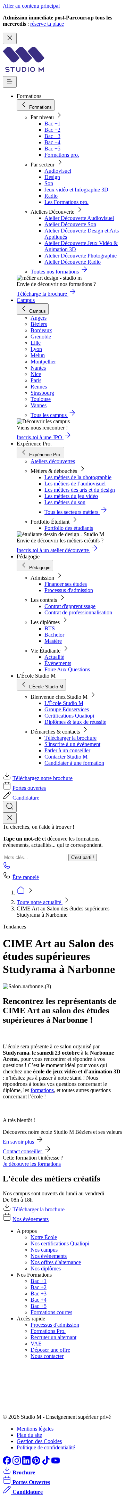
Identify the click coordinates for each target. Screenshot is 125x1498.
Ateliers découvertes (53, 461)
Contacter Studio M (66, 757)
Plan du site (29, 1435)
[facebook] (7, 1463)
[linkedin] (27, 1463)
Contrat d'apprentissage (69, 606)
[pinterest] (37, 1463)
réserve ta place (47, 24)
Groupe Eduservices (66, 709)
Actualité (54, 657)
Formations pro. (61, 155)
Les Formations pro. (66, 202)
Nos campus (44, 1250)
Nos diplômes (46, 1268)
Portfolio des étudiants (68, 528)
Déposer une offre (50, 1350)
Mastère (53, 641)
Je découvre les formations (32, 1164)
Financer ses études (65, 584)
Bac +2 (52, 130)
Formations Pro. (48, 1331)
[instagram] (17, 1463)
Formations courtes (51, 1312)
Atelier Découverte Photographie (80, 256)
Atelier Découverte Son (70, 224)
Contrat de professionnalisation (78, 612)
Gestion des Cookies (39, 1441)
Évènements (57, 663)
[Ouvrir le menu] (10, 82)
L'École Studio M (63, 703)
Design (52, 177)
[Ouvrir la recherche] (10, 806)
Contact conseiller (23, 1151)
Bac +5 (52, 149)
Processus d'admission (68, 590)
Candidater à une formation (74, 763)
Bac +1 (52, 123)
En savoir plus (19, 1142)
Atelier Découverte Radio (72, 262)
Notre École (44, 1237)
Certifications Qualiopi (69, 716)
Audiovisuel (57, 171)
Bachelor (54, 635)
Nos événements (30, 1219)
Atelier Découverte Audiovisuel (79, 218)
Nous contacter (47, 1356)
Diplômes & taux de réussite (75, 722)
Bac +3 (52, 136)
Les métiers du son (64, 502)
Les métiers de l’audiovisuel (75, 483)
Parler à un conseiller (67, 750)
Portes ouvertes (29, 788)
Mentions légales (35, 1429)
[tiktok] (46, 1463)
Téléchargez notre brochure (42, 778)
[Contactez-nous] (7, 867)
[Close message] (10, 38)
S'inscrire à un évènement (72, 744)
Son (48, 183)
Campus (26, 300)
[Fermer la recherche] (10, 818)
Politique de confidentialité (46, 1447)
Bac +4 (52, 142)
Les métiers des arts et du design (79, 490)
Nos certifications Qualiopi (60, 1243)
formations (42, 1090)
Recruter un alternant (53, 1337)
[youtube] (55, 1463)
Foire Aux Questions (67, 669)
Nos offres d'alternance (56, 1262)
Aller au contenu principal (31, 6)
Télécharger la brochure (70, 738)
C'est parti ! (82, 857)
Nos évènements (49, 1256)
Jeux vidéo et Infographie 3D (76, 190)
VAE (36, 1343)
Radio (51, 196)
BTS (49, 628)
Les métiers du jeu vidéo (71, 496)
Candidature (25, 798)
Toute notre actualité (39, 902)
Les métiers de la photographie (77, 477)
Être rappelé (25, 877)
